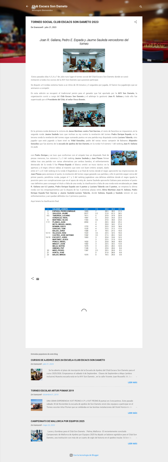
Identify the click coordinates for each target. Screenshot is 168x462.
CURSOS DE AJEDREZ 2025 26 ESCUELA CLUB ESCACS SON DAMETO (68, 360)
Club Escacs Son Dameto (49, 6)
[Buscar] (140, 7)
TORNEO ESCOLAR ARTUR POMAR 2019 (52, 390)
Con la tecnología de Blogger (86, 455)
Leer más (132, 382)
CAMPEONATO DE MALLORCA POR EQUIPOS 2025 (57, 421)
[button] (135, 22)
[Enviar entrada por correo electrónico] (37, 280)
